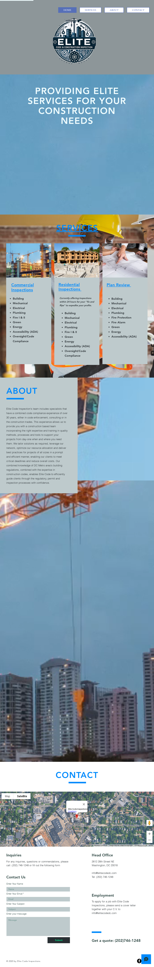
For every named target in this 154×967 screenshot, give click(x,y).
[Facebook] (139, 961)
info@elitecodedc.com (104, 872)
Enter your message (16, 914)
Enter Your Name (14, 884)
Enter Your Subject (15, 904)
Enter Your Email (14, 894)
